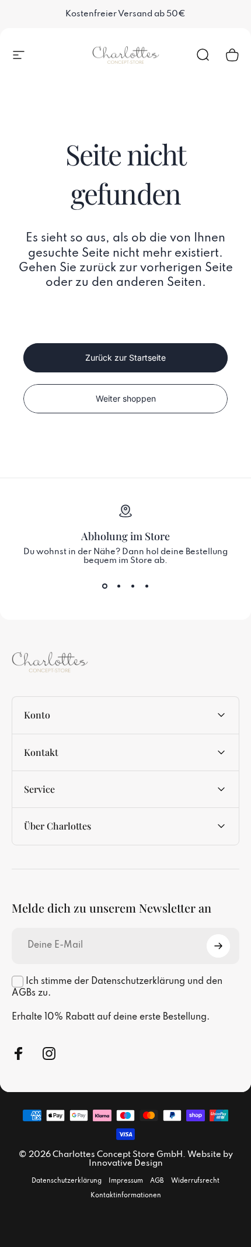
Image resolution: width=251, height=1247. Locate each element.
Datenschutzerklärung (67, 1180)
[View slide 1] (104, 586)
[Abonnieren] (218, 946)
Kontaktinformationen (125, 1195)
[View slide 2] (118, 586)
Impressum (126, 1180)
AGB (157, 1180)
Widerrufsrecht (195, 1180)
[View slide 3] (133, 586)
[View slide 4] (147, 586)
